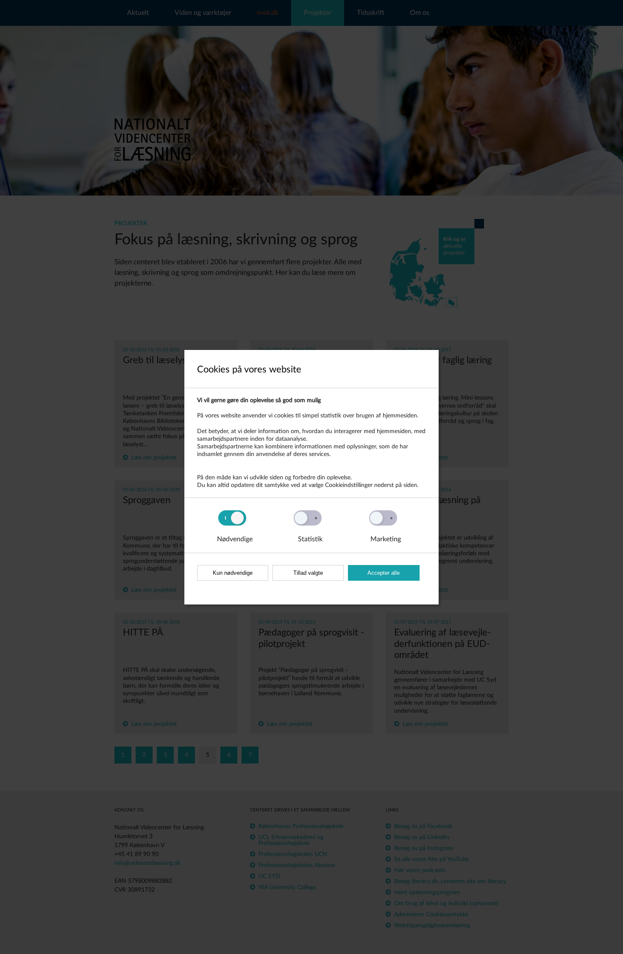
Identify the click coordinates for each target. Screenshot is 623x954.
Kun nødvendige (233, 573)
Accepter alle (383, 573)
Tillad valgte (308, 573)
